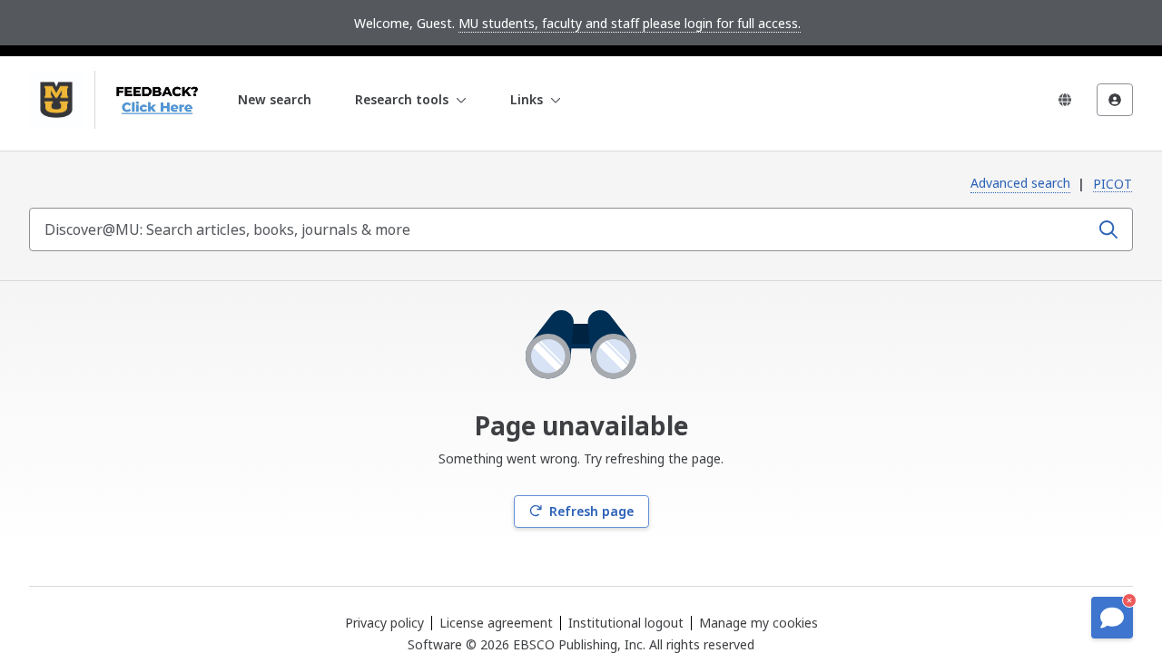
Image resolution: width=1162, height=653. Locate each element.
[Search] (1108, 229)
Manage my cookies (758, 623)
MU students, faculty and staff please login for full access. (629, 23)
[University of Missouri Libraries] (56, 100)
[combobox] (561, 229)
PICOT (1112, 183)
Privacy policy (384, 622)
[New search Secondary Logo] (151, 100)
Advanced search (1020, 182)
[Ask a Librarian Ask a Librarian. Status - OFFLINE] (1112, 617)
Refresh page (591, 511)
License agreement (496, 622)
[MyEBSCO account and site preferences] (1115, 99)
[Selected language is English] (1065, 99)
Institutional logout (626, 622)
